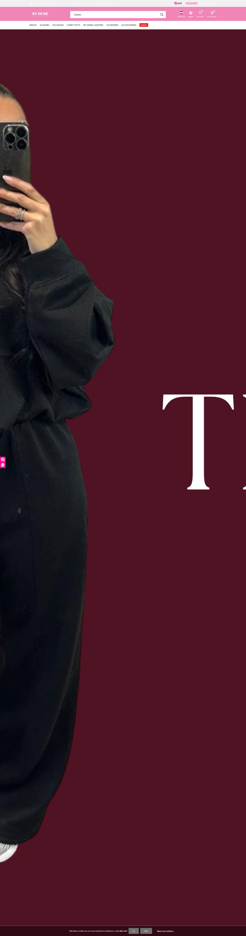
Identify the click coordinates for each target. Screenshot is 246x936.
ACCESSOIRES (128, 25)
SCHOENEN (112, 25)
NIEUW (33, 25)
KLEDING (44, 25)
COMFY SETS (73, 25)
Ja (134, 931)
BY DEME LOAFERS (93, 25)
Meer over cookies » (165, 931)
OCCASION (57, 25)
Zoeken (162, 14)
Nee (146, 931)
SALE (144, 25)
